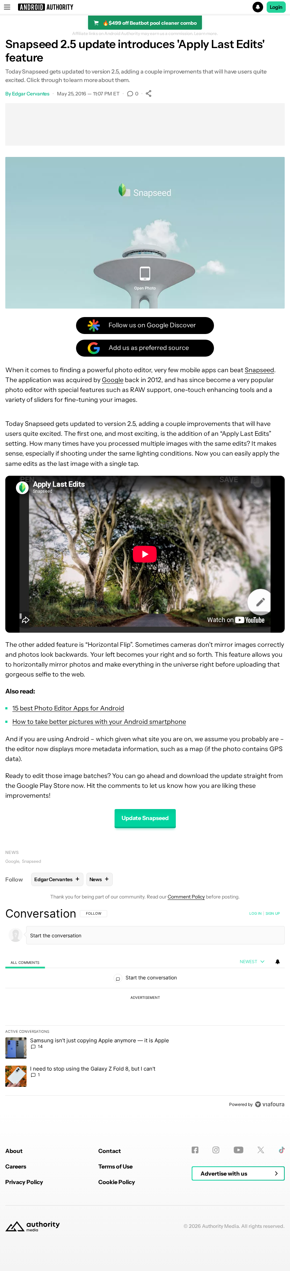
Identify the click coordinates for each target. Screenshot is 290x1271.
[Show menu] (7, 7)
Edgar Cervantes (31, 93)
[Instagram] (216, 1150)
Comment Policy (186, 897)
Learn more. (206, 33)
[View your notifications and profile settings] (278, 962)
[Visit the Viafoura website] (270, 1104)
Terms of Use (115, 1166)
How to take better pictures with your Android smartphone (99, 722)
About (14, 1150)
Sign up (273, 913)
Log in (255, 913)
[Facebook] (195, 1150)
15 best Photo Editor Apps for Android (68, 708)
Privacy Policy (24, 1181)
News (12, 852)
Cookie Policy (116, 1181)
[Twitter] (260, 1150)
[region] (145, 1008)
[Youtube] (238, 1150)
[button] (145, 7)
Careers (15, 1166)
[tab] (25, 962)
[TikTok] (282, 1150)
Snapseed (259, 370)
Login (276, 7)
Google (112, 380)
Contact (109, 1150)
